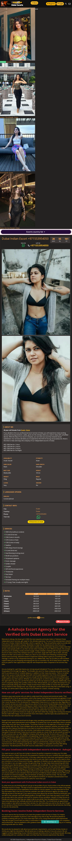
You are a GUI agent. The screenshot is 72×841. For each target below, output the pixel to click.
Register (52, 4)
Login (61, 4)
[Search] (66, 3)
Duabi (23, 430)
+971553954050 (39, 245)
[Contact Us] (69, 3)
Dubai (28, 430)
